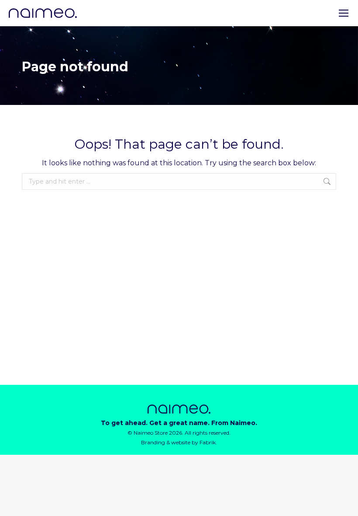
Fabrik (208, 442)
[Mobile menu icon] (343, 13)
